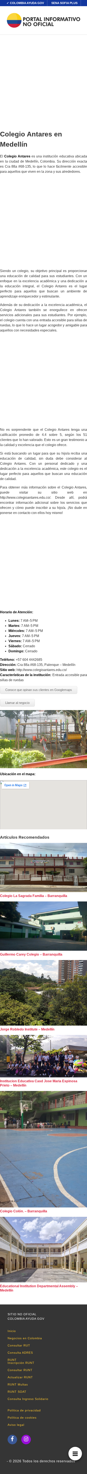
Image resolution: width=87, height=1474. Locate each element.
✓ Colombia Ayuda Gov (25, 3)
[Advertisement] (43, 80)
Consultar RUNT (20, 1370)
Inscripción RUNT (21, 1363)
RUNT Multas (18, 1384)
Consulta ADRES (20, 1352)
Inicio (12, 1331)
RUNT (12, 1360)
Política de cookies (22, 1417)
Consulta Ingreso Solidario (28, 1399)
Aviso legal (16, 1424)
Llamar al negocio (17, 703)
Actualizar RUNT (20, 1377)
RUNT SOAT (17, 1391)
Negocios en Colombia (25, 1338)
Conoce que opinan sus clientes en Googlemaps (38, 690)
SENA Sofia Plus (64, 3)
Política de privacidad (24, 1410)
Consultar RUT (19, 1345)
